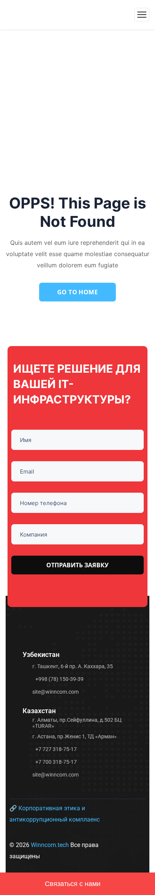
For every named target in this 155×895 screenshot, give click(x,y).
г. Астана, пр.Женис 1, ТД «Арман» (74, 736)
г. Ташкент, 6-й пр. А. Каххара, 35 (72, 666)
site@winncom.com (55, 692)
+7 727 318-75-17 (56, 749)
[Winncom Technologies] (60, 14)
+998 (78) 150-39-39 (59, 679)
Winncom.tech (50, 845)
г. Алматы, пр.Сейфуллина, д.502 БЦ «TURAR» (77, 723)
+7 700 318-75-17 (56, 762)
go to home (77, 292)
